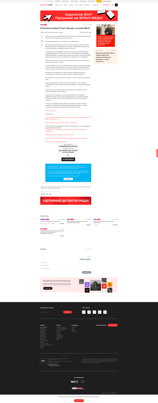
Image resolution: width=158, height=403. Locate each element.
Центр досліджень (74, 1)
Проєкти (42, 325)
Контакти (58, 334)
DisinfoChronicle (83, 1)
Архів (57, 339)
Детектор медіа (50, 1)
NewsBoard (42, 335)
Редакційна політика (60, 327)
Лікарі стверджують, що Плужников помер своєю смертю (61, 122)
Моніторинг (71, 4)
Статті (61, 4)
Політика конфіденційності (62, 328)
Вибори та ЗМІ (43, 339)
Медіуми (42, 347)
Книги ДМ (58, 331)
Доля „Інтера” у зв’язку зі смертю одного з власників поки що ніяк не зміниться (66, 138)
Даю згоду (79, 400)
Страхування (106, 4)
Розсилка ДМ (59, 338)
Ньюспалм (42, 346)
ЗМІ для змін (42, 331)
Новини (56, 4)
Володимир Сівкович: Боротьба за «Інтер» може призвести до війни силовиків (77, 222)
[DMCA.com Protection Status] (74, 389)
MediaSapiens (57, 1)
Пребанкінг (42, 332)
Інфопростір (87, 4)
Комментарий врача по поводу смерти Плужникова (59, 135)
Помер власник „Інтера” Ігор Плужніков (56, 141)
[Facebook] (42, 37)
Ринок (76, 4)
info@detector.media (53, 364)
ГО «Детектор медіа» (107, 1)
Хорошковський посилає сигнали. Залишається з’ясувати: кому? (104, 222)
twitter (73, 328)
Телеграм (74, 330)
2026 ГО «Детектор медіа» (54, 365)
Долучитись (68, 179)
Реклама (58, 332)
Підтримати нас (59, 335)
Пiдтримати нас (112, 325)
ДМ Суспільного (66, 1)
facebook (73, 327)
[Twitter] (42, 41)
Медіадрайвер (43, 334)
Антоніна (99, 1)
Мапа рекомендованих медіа (46, 344)
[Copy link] (42, 45)
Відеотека (42, 338)
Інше (41, 24)
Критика (65, 4)
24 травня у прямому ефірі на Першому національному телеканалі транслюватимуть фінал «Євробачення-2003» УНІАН (52, 232)
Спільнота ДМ (48, 288)
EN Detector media (91, 1)
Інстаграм (74, 331)
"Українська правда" (50, 110)
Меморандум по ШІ (60, 330)
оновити (89, 257)
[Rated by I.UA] (84, 389)
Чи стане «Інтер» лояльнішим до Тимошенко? (50, 221)
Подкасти (81, 4)
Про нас (58, 325)
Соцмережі (75, 325)
